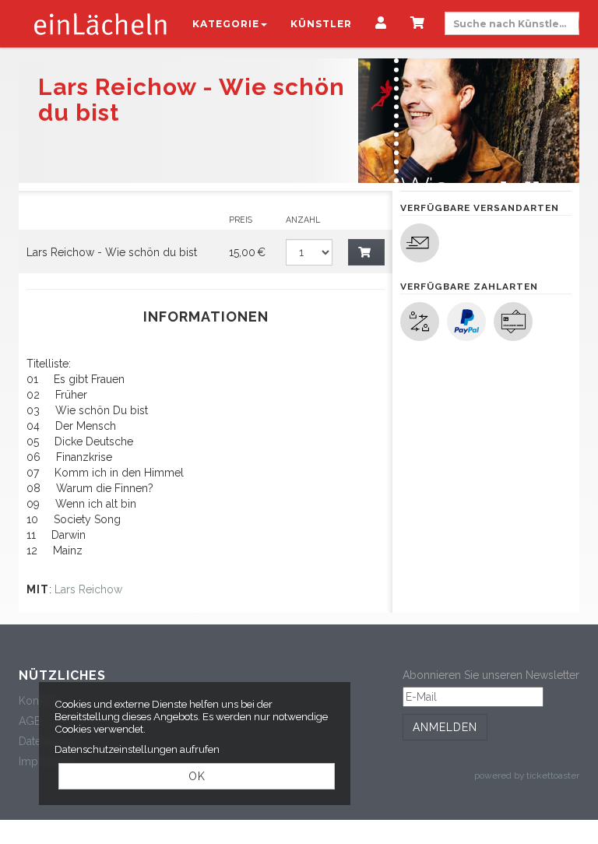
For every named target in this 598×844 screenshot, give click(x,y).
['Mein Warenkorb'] (418, 24)
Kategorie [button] (225, 24)
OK (197, 776)
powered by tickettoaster (526, 775)
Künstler (321, 24)
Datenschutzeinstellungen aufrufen (137, 749)
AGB (30, 721)
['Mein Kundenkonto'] (381, 24)
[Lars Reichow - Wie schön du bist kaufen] (366, 252)
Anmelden (445, 727)
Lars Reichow (88, 589)
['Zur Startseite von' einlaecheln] (100, 23)
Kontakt (37, 701)
